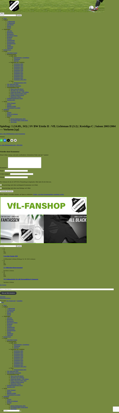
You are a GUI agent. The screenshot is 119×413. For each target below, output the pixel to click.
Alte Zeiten (13, 122)
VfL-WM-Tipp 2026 (12, 84)
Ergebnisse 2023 (18, 65)
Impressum (2, 296)
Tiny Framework (11, 301)
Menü (2, 13)
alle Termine (3, 285)
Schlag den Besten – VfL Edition (19, 92)
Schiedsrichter (11, 40)
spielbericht (12, 145)
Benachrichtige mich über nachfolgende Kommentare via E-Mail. (20, 185)
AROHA (9, 31)
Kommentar (4, 167)
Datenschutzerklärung (5, 298)
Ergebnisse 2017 (18, 71)
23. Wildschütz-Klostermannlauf (13, 267)
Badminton (10, 32)
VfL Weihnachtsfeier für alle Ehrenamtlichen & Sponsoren (20, 279)
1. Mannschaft (11, 21)
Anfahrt (9, 112)
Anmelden (19, 301)
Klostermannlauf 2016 (20, 82)
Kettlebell (9, 37)
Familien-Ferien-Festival (17, 95)
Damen (9, 26)
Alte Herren (10, 24)
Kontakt (9, 115)
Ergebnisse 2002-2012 (20, 79)
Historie (9, 104)
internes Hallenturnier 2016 (17, 119)
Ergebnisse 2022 (18, 67)
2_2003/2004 (18, 145)
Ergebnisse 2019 (18, 68)
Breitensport (10, 34)
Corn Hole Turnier (12, 53)
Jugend (9, 28)
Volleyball (10, 48)
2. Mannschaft (11, 23)
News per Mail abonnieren (8, 293)
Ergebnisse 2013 (18, 78)
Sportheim (6, 109)
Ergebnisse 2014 (18, 76)
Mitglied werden (11, 106)
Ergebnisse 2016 (18, 73)
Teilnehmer (17, 59)
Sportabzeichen (11, 43)
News (5, 18)
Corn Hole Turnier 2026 (10, 256)
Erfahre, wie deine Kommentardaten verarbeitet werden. (48, 194)
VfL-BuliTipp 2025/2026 (14, 86)
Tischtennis (10, 46)
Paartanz (9, 39)
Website (2, 177)
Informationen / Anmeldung (21, 57)
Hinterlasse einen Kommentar (17, 133)
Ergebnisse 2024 (18, 64)
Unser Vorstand (11, 103)
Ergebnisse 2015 (18, 75)
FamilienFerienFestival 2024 (15, 98)
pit (0, 133)
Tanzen (9, 45)
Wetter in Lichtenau (12, 114)
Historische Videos (15, 97)
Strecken (16, 60)
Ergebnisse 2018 (18, 70)
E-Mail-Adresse (5, 174)
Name (2, 170)
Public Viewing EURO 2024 (18, 93)
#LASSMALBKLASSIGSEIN (19, 120)
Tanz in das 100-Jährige (17, 89)
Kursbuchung (7, 50)
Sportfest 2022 (11, 100)
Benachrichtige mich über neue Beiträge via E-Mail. (16, 188)
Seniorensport (11, 42)
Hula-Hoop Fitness (12, 35)
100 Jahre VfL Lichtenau (17, 90)
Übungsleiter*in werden (13, 108)
